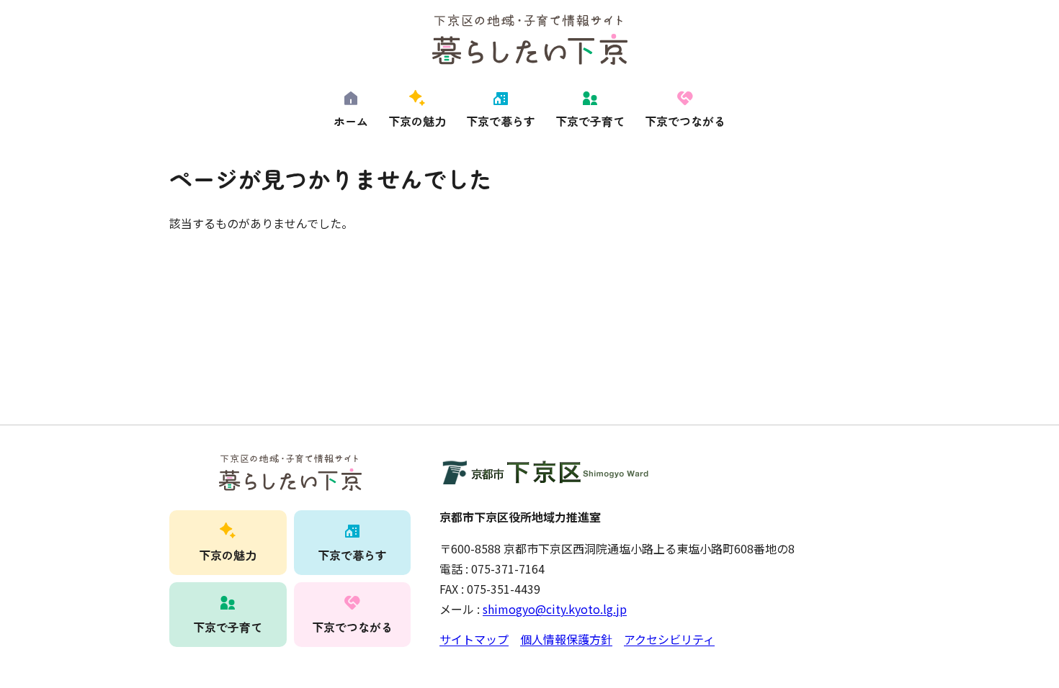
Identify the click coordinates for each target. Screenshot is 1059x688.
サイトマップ (474, 639)
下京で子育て (590, 121)
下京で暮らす (500, 121)
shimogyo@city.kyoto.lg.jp (555, 608)
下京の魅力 (417, 121)
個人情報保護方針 (566, 639)
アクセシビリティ (669, 639)
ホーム (351, 121)
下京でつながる (685, 121)
